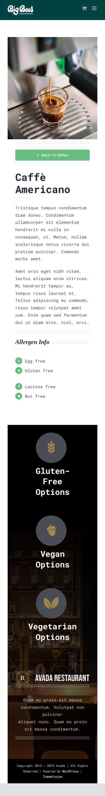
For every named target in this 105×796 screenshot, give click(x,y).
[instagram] (34, 744)
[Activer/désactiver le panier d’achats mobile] (84, 8)
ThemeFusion (52, 776)
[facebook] (43, 744)
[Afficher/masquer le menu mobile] (94, 8)
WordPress (71, 771)
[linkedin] (62, 744)
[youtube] (71, 744)
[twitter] (52, 744)
